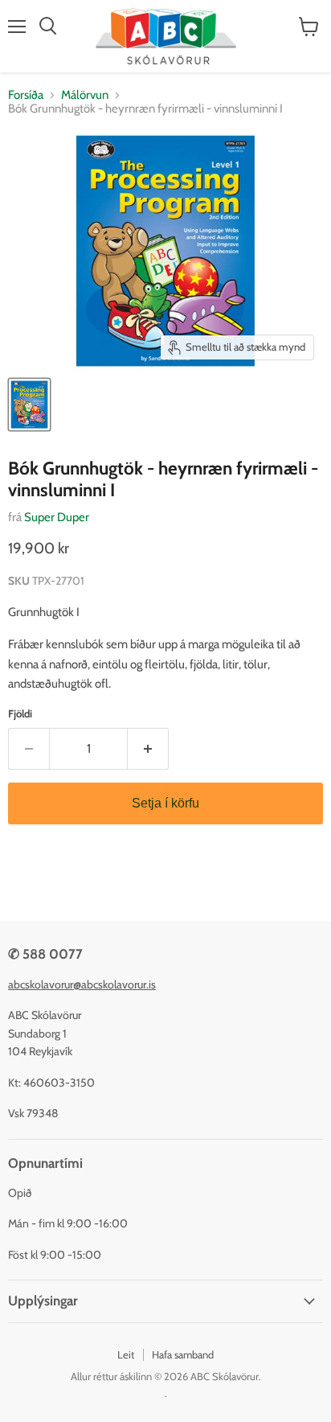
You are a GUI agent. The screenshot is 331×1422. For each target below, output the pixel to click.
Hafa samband (183, 1354)
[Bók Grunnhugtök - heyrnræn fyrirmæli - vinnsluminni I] (29, 404)
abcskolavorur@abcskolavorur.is (82, 984)
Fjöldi (20, 714)
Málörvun (84, 95)
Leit (125, 1354)
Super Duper (56, 517)
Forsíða (25, 95)
